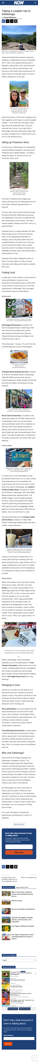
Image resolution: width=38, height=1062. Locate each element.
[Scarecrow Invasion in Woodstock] (6, 911)
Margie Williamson (10, 17)
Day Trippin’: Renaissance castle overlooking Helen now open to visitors (22, 937)
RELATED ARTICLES (8, 887)
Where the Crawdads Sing (28, 877)
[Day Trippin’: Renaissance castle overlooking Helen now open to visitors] (6, 937)
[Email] (11, 21)
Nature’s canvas (16, 900)
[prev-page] (3, 943)
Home (3, 7)
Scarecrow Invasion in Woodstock (23, 909)
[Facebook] (3, 21)
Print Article (20, 824)
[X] (7, 21)
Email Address (8, 1035)
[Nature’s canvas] (6, 902)
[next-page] (6, 943)
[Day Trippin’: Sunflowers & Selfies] (6, 928)
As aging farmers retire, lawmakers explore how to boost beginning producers (9, 879)
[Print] (15, 21)
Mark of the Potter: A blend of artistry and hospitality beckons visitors (22, 894)
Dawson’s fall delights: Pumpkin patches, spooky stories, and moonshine (22, 920)
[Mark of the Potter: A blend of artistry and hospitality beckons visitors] (6, 893)
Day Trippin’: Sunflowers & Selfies (22, 926)
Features (9, 7)
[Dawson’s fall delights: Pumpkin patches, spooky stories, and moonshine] (6, 920)
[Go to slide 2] (19, 656)
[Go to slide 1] (18, 656)
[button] (3, 2)
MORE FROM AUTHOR (22, 887)
